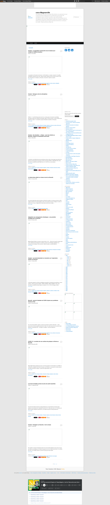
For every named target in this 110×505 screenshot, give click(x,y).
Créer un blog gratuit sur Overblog (35, 472)
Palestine (67, 208)
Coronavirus (68, 217)
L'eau (67, 233)
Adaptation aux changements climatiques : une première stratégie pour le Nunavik (42, 217)
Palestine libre (68, 247)
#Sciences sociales (53, 125)
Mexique (67, 192)
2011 (66, 285)
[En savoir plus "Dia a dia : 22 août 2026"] (69, 302)
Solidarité (67, 227)
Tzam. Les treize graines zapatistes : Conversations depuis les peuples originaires (72, 177)
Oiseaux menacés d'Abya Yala (71, 164)
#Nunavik (41, 83)
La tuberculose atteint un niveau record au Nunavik (40, 177)
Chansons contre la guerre (70, 127)
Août (68, 256)
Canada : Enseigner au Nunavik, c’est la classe (39, 424)
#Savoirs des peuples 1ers (38, 126)
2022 (66, 271)
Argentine (67, 203)
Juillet (68, 258)
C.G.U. (58, 472)
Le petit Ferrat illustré (70, 151)
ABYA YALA (68, 187)
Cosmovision (68, 216)
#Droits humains (30, 168)
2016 (66, 278)
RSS (72, 50)
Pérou (67, 195)
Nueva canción (68, 162)
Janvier (68, 265)
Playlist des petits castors (70, 173)
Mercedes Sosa (68, 160)
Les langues (68, 250)
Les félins (67, 152)
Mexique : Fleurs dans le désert (71, 161)
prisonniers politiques (70, 209)
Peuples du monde (69, 169)
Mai (67, 260)
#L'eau (51, 332)
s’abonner (44, 488)
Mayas (67, 240)
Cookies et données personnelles (82, 472)
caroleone (20, 472)
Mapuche (67, 214)
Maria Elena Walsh (69, 158)
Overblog (62, 469)
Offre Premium (74, 472)
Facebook (66, 50)
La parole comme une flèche (71, 148)
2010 (66, 286)
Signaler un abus (53, 472)
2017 (66, 277)
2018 (66, 276)
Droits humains (68, 204)
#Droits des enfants (57, 167)
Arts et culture (68, 222)
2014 (66, 281)
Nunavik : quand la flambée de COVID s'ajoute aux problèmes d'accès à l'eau (43, 301)
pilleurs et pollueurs (69, 190)
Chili (67, 200)
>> (56, 463)
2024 (66, 268)
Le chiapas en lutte (69, 220)
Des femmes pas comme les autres (72, 231)
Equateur (67, 234)
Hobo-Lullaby (68, 323)
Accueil (31, 43)
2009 (66, 287)
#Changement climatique (56, 249)
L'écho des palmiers (69, 149)
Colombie (67, 201)
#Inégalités (57, 83)
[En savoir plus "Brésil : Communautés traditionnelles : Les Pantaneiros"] (78, 310)
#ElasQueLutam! (69, 140)
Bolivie (67, 235)
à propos (58, 488)
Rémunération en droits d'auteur (66, 472)
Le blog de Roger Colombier (71, 324)
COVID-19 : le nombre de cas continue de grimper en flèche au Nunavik (43, 342)
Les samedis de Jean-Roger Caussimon (73, 156)
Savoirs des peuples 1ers (70, 198)
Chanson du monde (69, 207)
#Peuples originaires (46, 83)
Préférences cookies (92, 472)
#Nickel (36, 291)
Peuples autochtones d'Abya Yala (72, 167)
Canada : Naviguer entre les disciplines (37, 94)
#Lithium (33, 291)
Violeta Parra (68, 181)
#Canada (38, 83)
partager (51, 488)
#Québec (48, 167)
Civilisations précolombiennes (71, 242)
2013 (66, 282)
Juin (68, 259)
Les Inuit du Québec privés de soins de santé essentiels (41, 383)
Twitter (69, 50)
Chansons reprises (69, 128)
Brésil (67, 194)
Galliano (67, 145)
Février (68, 264)
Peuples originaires (69, 188)
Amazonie (67, 251)
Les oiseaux (68, 196)
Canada (67, 211)
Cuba (67, 239)
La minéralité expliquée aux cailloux (72, 326)
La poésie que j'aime (69, 226)
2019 (66, 274)
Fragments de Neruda (70, 144)
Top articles (44, 472)
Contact (35, 43)
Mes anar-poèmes (69, 191)
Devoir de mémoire (69, 212)
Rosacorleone (68, 328)
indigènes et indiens (69, 199)
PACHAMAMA (68, 213)
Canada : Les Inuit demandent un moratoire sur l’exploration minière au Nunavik (43, 258)
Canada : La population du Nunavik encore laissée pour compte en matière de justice (41, 51)
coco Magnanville (43, 12)
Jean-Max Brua (68, 147)
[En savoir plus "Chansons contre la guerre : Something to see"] (78, 302)
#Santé (46, 208)
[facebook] (74, 1)
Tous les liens (68, 330)
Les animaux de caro (69, 244)
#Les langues (54, 455)
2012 (66, 284)
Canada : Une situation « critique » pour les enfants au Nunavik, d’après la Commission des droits (41, 135)
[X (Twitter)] (76, 1)
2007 (66, 290)
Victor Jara (68, 179)
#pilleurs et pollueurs (50, 290)
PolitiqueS (68, 248)
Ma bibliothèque (69, 157)
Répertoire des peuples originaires (72, 174)
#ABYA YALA (34, 83)
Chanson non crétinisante (70, 230)
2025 (66, 267)
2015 (66, 280)
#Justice (53, 83)
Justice (67, 246)
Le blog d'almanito (69, 331)
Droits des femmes (69, 225)
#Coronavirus (58, 332)
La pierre (67, 237)
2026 (66, 255)
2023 (66, 269)
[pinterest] (78, 1)
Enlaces (67, 141)
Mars (68, 263)
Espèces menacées (69, 218)
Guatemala (68, 221)
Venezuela (67, 229)
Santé (67, 205)
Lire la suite (30, 79)
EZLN (67, 243)
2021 (66, 272)
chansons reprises (69, 238)
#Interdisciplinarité (48, 126)
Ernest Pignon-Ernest (70, 143)
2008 (66, 289)
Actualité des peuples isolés (71, 121)
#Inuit (51, 83)
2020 (66, 273)
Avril (68, 261)
